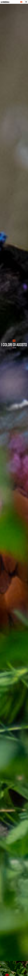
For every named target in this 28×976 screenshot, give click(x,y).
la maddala (5, 2)
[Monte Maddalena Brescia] (21, 3)
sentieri (14, 347)
